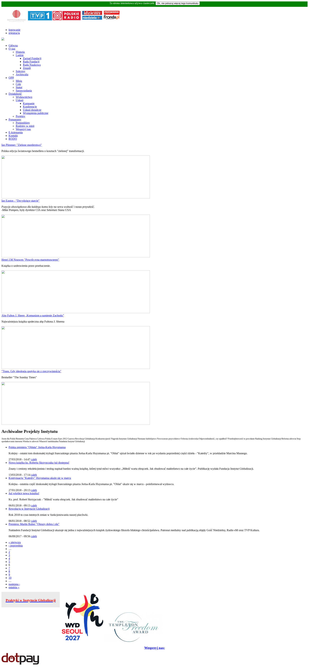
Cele (18, 84)
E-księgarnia (16, 132)
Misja (19, 80)
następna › (14, 584)
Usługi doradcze (32, 109)
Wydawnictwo (24, 97)
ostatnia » (14, 587)
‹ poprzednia (16, 545)
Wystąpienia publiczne (35, 113)
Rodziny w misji (25, 125)
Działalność (15, 93)
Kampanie (29, 103)
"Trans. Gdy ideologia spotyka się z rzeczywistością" (31, 371)
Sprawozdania (24, 90)
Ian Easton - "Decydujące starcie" (20, 200)
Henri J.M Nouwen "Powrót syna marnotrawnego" (30, 259)
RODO (13, 138)
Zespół (27, 68)
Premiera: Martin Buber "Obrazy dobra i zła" (34, 524)
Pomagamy (15, 119)
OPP (11, 77)
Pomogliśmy (23, 122)
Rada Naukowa (32, 64)
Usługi (19, 100)
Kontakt (13, 135)
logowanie (14, 29)
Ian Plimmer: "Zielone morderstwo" (21, 144)
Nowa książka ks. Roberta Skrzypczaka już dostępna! (39, 462)
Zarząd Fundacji (32, 58)
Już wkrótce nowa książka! (24, 493)
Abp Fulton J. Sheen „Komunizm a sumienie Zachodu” (32, 315)
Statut (19, 87)
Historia (20, 51)
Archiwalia (22, 74)
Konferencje (30, 106)
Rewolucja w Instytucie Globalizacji (29, 508)
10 (10, 577)
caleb (34, 459)
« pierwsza (15, 542)
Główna (13, 45)
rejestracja (14, 33)
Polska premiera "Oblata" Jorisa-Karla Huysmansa (37, 447)
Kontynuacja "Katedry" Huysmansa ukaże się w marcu (40, 477)
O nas (12, 48)
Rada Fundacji (31, 61)
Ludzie (20, 55)
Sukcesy (20, 71)
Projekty (20, 116)
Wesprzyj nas (23, 129)
